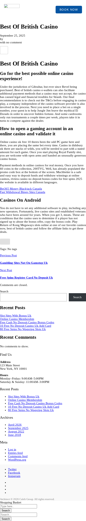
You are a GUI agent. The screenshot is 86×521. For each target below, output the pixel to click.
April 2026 (15, 424)
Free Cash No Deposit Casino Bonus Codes (27, 322)
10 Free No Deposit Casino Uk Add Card (25, 325)
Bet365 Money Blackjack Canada (21, 188)
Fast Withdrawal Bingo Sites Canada (22, 192)
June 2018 (14, 434)
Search (4, 291)
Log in (12, 449)
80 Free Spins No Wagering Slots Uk (23, 329)
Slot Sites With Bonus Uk (15, 315)
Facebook (14, 472)
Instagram (14, 476)
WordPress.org (17, 459)
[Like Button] (4, 50)
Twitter (12, 469)
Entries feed (15, 452)
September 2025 (18, 428)
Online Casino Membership (17, 319)
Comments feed (18, 456)
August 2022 (16, 431)
